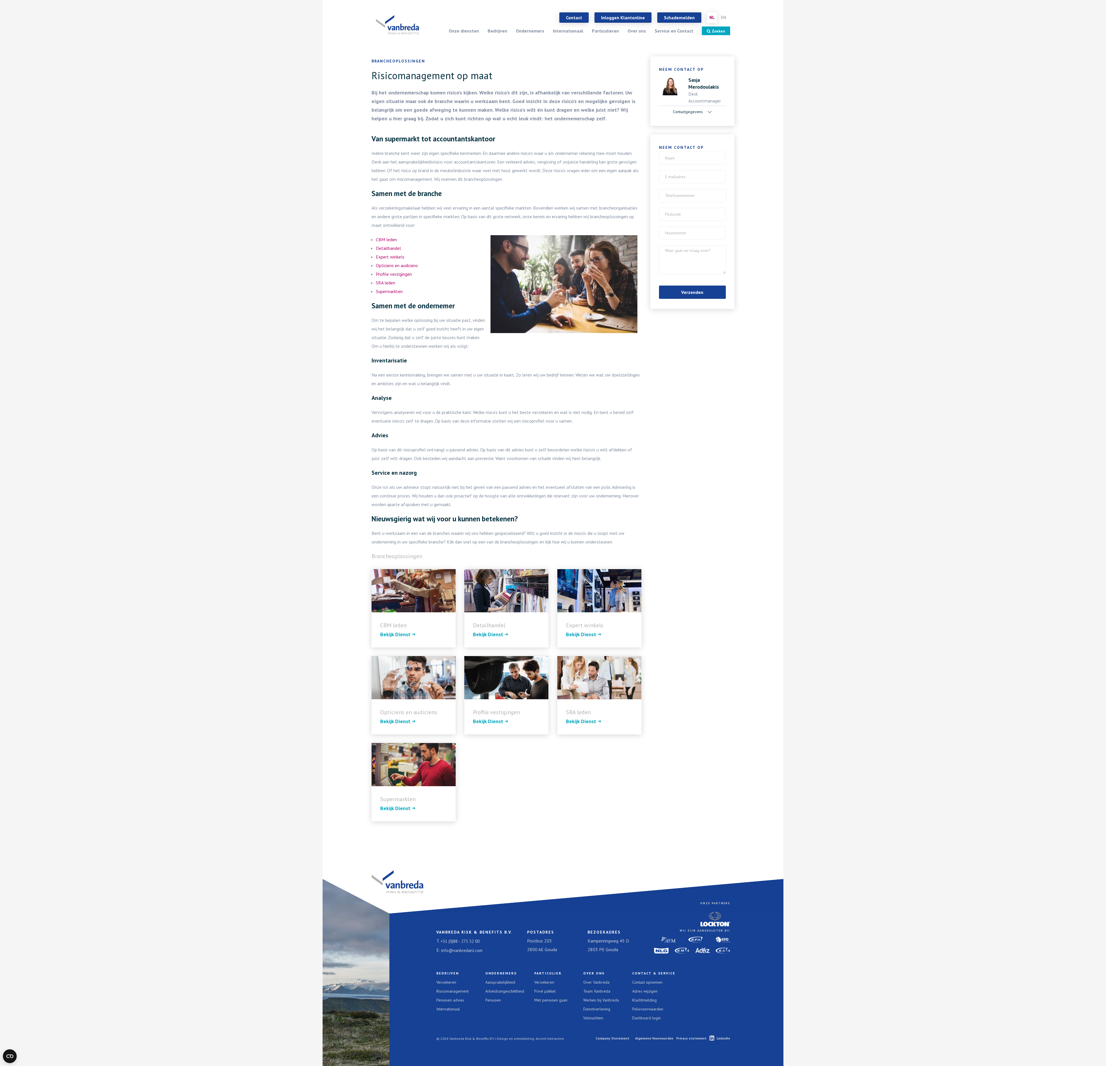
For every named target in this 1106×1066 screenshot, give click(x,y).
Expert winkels (390, 257)
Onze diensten (464, 31)
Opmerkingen (678, 249)
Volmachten (593, 1018)
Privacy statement (691, 1038)
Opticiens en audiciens (397, 265)
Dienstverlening (596, 1009)
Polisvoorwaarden (647, 1009)
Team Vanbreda (596, 991)
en (723, 17)
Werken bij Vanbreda (601, 1000)
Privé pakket (545, 991)
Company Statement (612, 1038)
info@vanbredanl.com (461, 950)
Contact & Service (653, 973)
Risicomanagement (452, 991)
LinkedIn (723, 1038)
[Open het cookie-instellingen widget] (10, 1056)
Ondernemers (530, 31)
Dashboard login (646, 1018)
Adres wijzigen (645, 991)
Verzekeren (446, 982)
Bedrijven (497, 31)
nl (712, 17)
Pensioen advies (450, 1000)
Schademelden (679, 17)
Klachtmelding (644, 1000)
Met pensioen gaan (550, 1000)
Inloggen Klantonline (623, 17)
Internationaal (568, 31)
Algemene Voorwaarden (654, 1038)
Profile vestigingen (394, 274)
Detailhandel (388, 248)
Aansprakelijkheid (500, 982)
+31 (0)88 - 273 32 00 (460, 941)
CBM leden (386, 239)
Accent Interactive (550, 1038)
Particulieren (605, 31)
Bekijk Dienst (395, 634)
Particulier (548, 973)
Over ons (637, 31)
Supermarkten (389, 291)
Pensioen (493, 1000)
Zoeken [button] (718, 31)
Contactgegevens (688, 111)
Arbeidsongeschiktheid (504, 991)
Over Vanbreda (596, 982)
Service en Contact (674, 31)
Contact (574, 17)
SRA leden (385, 283)
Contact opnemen (647, 982)
